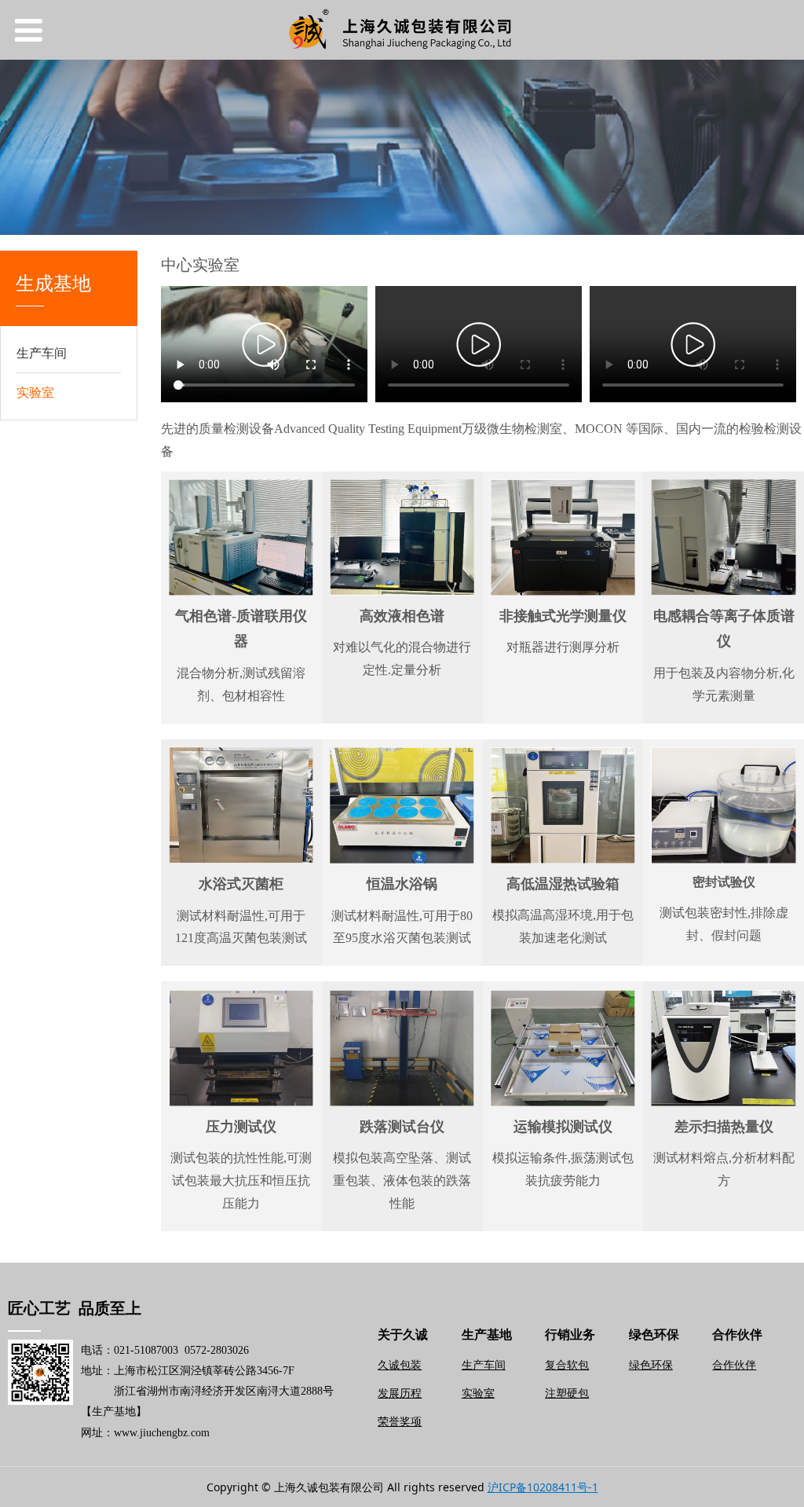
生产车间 (41, 352)
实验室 (35, 392)
